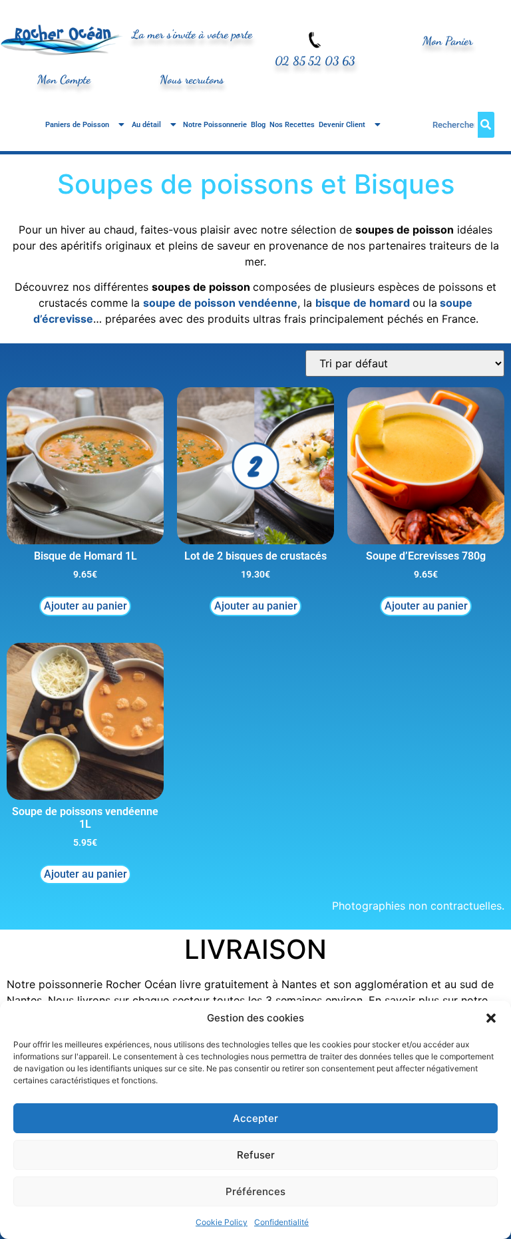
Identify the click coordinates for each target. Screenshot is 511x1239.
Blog (258, 124)
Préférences (255, 1191)
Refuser (256, 1155)
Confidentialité (281, 1222)
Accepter (255, 1118)
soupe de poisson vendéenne (220, 302)
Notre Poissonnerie (215, 124)
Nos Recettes (292, 124)
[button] (491, 1018)
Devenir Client (342, 124)
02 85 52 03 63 (315, 61)
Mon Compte (63, 80)
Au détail (146, 124)
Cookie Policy (222, 1222)
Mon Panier (447, 41)
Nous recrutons (192, 80)
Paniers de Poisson (77, 124)
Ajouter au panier (85, 606)
